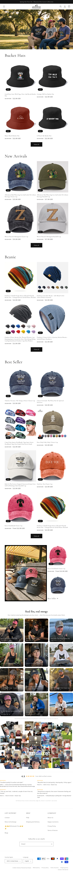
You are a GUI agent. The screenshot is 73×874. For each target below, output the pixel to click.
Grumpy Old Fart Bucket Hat (45, 94)
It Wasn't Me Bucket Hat (44, 136)
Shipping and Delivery (33, 822)
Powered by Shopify (26, 867)
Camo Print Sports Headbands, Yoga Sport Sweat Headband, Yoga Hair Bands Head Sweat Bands (19, 443)
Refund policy (36, 867)
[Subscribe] (51, 844)
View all (36, 144)
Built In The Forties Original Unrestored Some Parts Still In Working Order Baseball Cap (20, 485)
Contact (7, 817)
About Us (50, 817)
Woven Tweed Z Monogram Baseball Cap (49, 236)
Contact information (63, 869)
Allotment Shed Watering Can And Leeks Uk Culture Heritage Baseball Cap (52, 195)
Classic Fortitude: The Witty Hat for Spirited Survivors (50, 401)
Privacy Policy (52, 826)
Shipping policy (64, 867)
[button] (4, 6)
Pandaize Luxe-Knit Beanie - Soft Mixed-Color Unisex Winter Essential (50, 296)
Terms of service (55, 867)
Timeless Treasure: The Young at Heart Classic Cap (20, 400)
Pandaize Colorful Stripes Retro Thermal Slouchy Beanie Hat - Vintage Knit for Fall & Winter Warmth (20, 296)
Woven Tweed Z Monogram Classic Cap (16, 236)
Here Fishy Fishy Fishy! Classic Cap (47, 442)
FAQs (27, 817)
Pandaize (19, 867)
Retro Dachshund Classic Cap (13, 525)
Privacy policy (45, 867)
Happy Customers (53, 822)
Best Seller (52, 598)
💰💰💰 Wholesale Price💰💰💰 (14, 827)
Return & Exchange (10, 822)
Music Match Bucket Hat (12, 136)
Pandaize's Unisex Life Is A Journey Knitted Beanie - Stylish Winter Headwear (52, 338)
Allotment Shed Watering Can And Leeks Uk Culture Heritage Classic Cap (20, 195)
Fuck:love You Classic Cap (44, 484)
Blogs (6, 833)
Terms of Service (53, 830)
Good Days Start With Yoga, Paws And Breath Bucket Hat (20, 95)
